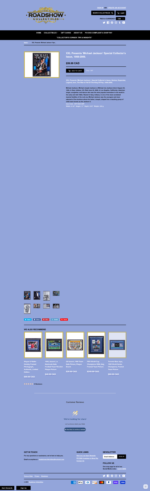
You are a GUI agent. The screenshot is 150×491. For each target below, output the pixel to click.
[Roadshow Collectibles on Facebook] (108, 23)
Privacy (37, 476)
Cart (122, 13)
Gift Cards (66, 33)
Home (38, 33)
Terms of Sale (28, 476)
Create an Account (117, 8)
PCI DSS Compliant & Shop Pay (98, 33)
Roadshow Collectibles (36, 482)
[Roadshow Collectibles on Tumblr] (120, 23)
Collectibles (50, 33)
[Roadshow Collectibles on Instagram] (116, 23)
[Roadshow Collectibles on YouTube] (123, 23)
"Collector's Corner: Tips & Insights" (74, 37)
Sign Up (121, 456)
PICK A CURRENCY (108, 18)
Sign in (100, 8)
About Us (78, 33)
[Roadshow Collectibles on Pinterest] (112, 23)
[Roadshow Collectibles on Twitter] (104, 23)
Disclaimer (44, 476)
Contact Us (80, 461)
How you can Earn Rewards (86, 456)
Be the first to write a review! (75, 429)
